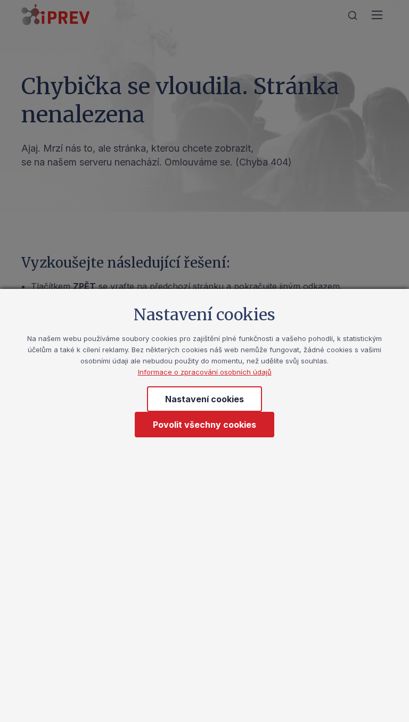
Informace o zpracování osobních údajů (205, 372)
